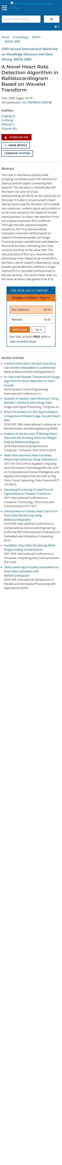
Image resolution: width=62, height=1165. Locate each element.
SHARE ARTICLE (17, 145)
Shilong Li (7, 124)
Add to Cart (20, 329)
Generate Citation (17, 153)
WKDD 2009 (12, 41)
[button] (56, 27)
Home (5, 37)
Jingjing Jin (8, 116)
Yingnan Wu (9, 128)
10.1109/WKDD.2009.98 (36, 102)
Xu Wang (7, 120)
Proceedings (21, 37)
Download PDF (18, 137)
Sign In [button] (45, 298)
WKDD (36, 37)
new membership (22, 341)
